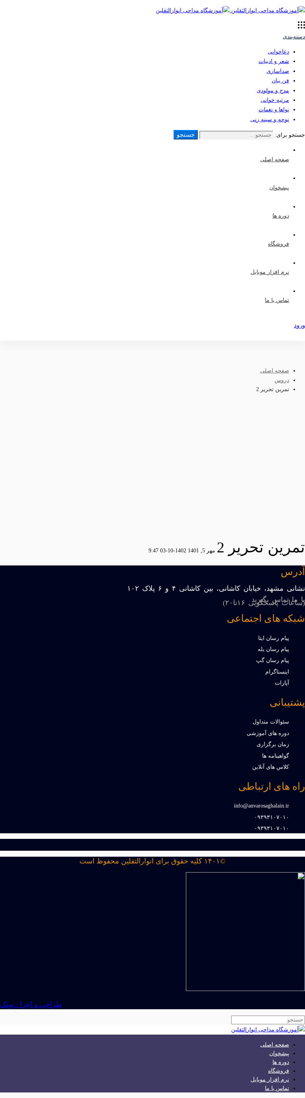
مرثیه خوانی (275, 100)
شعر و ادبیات (274, 61)
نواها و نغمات (274, 110)
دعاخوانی (278, 52)
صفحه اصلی (274, 371)
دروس (281, 380)
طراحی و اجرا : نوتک (31, 1004)
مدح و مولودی (273, 91)
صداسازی (277, 71)
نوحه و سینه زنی (269, 119)
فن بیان (280, 81)
